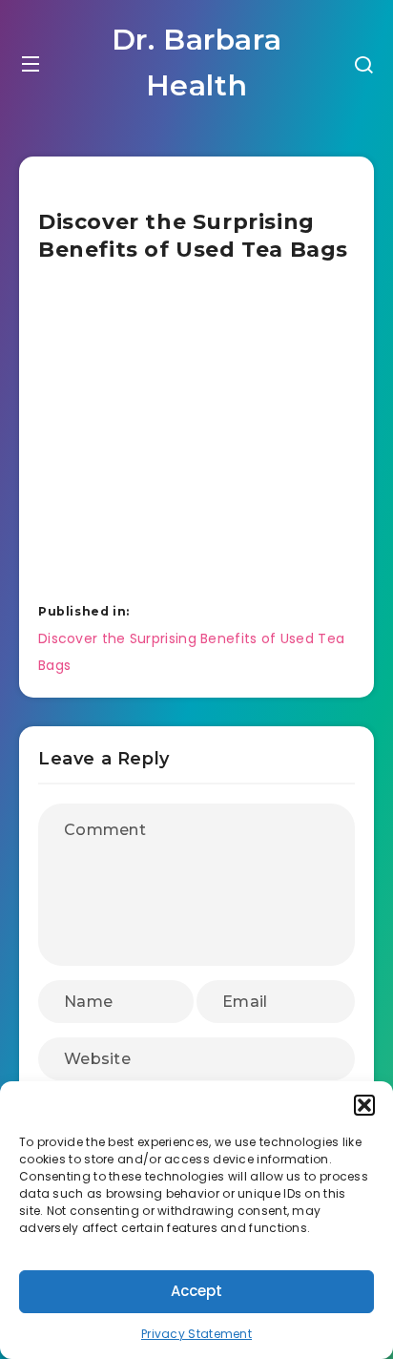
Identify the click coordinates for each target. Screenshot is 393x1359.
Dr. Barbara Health (197, 62)
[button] (364, 1105)
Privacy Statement (196, 1334)
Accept (196, 1291)
